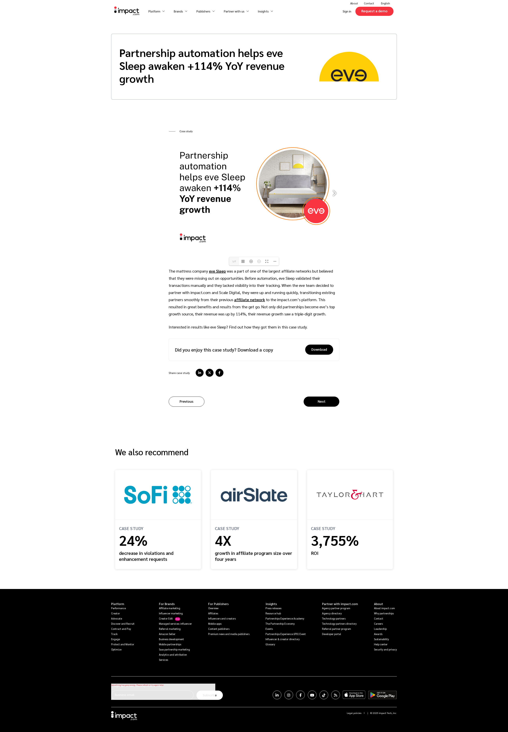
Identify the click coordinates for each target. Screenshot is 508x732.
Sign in (347, 11)
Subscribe (209, 695)
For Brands (167, 604)
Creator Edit (166, 618)
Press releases (273, 608)
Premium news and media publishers (228, 634)
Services (163, 659)
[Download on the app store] (354, 695)
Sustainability (381, 639)
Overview (213, 608)
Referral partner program (336, 628)
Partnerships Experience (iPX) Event (286, 634)
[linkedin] (200, 373)
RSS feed (335, 695)
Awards (378, 634)
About (378, 604)
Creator (115, 613)
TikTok (324, 695)
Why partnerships (384, 613)
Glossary (270, 644)
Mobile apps (214, 623)
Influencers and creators (222, 618)
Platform (117, 604)
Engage (115, 639)
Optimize (116, 649)
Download (319, 349)
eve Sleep (217, 271)
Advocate (116, 618)
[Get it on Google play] (382, 695)
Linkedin (277, 695)
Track (114, 634)
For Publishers (218, 604)
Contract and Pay (121, 628)
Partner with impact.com (340, 604)
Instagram (289, 695)
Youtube (312, 695)
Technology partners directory (339, 623)
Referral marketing (170, 628)
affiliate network (249, 299)
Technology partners (333, 618)
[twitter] (210, 373)
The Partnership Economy (280, 623)
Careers (378, 623)
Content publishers (218, 628)
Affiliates (213, 613)
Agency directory (332, 613)
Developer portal (331, 634)
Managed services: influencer (175, 623)
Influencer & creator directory (283, 639)
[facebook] (219, 373)
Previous (186, 401)
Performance (118, 608)
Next (321, 401)
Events (269, 628)
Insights (271, 604)
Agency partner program (336, 608)
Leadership (380, 628)
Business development (171, 639)
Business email (124, 695)
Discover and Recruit (123, 623)
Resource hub (273, 613)
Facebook (300, 695)
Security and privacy (385, 649)
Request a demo (374, 11)
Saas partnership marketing (174, 649)
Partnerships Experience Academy (285, 618)
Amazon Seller (167, 634)
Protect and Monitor (122, 644)
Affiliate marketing (169, 608)
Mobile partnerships (170, 644)
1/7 (234, 261)
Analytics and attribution (173, 654)
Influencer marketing (171, 613)
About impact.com (384, 608)
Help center (381, 644)
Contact (369, 3)
